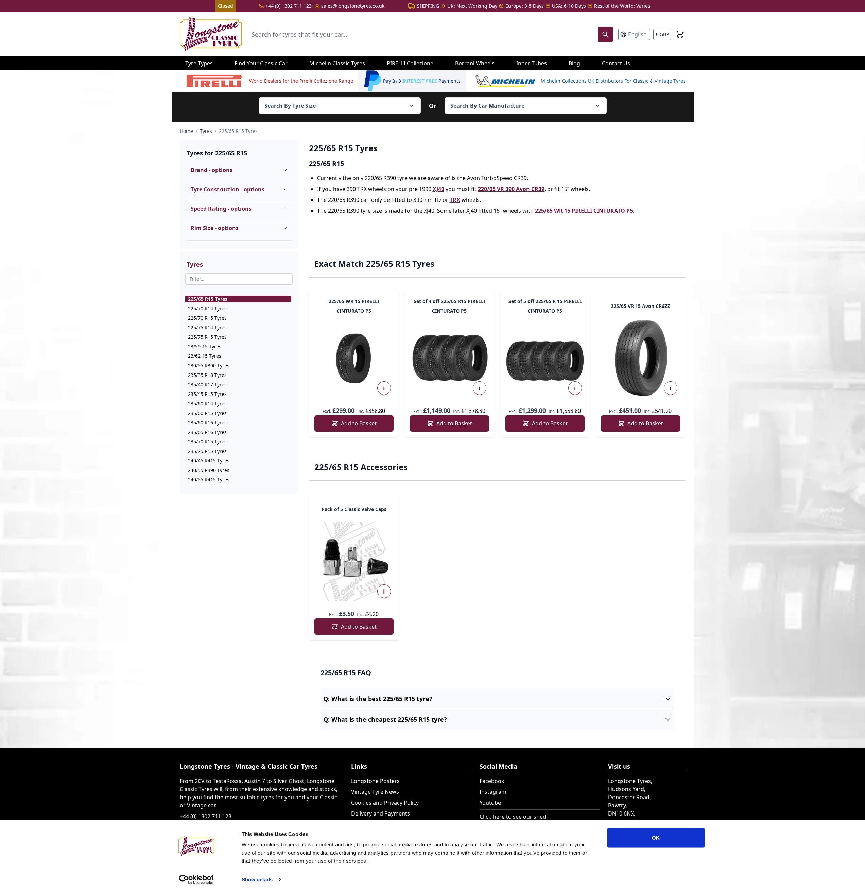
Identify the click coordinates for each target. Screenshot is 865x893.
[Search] (605, 34)
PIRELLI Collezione (410, 63)
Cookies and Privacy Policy (385, 802)
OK (656, 838)
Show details (257, 879)
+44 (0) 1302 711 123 (288, 6)
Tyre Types (199, 63)
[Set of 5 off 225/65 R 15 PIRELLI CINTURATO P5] (545, 358)
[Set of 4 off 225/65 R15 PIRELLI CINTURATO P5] (449, 358)
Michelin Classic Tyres (337, 63)
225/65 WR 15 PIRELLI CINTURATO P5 (584, 210)
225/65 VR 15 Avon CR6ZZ (640, 306)
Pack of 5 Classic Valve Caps (354, 509)
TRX (455, 200)
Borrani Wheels (475, 63)
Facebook (492, 781)
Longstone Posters (375, 781)
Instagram (493, 791)
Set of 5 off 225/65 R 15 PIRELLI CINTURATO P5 (545, 306)
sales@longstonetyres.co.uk (352, 6)
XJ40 (438, 189)
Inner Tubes (531, 63)
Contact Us (616, 63)
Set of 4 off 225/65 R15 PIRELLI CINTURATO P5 (449, 306)
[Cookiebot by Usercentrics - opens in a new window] (196, 880)
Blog (574, 63)
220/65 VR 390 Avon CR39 (511, 189)
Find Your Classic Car (261, 63)
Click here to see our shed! (514, 816)
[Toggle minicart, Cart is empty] (680, 34)
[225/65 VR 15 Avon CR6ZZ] (640, 358)
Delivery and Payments (380, 813)
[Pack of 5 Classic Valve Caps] (354, 561)
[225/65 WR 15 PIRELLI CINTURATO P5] (354, 358)
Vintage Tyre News (375, 791)
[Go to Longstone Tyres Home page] (211, 34)
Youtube (490, 802)
